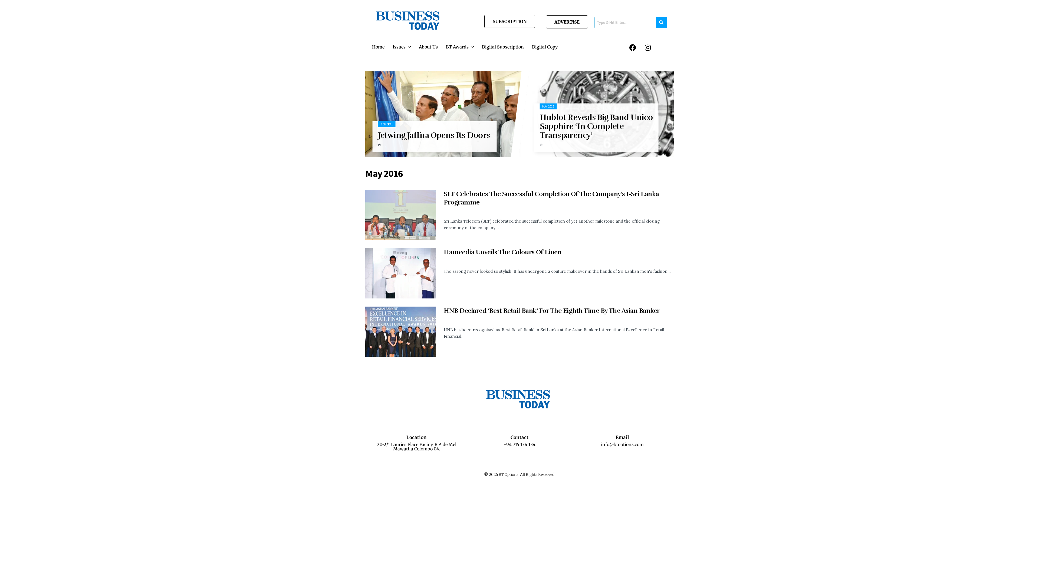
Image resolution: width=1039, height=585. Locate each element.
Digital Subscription (503, 47)
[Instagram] (648, 47)
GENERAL (386, 124)
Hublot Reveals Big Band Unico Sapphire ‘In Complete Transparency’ (596, 126)
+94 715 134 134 (519, 444)
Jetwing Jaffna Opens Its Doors (434, 135)
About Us (428, 47)
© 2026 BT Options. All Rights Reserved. (519, 474)
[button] (402, 47)
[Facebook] (633, 47)
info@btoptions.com (622, 444)
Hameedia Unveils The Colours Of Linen (502, 252)
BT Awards (457, 47)
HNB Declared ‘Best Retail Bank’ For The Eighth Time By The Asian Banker (552, 311)
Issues (399, 47)
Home (378, 47)
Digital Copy (545, 47)
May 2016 (548, 106)
